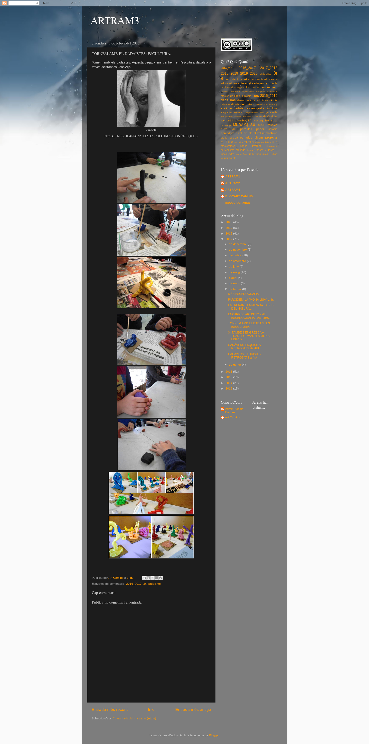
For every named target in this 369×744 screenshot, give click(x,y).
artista (224, 83)
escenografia (255, 108)
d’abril (233, 277)
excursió (239, 112)
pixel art (241, 133)
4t (223, 78)
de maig (235, 272)
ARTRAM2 (232, 183)
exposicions (252, 112)
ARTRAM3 (115, 20)
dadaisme (154, 583)
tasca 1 (251, 150)
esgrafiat (227, 112)
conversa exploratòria (242, 91)
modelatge (258, 120)
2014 (229, 383)
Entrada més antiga (193, 709)
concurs (255, 87)
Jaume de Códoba (243, 116)
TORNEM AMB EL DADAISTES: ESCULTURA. (249, 325)
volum (224, 158)
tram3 (252, 154)
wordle (232, 158)
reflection (249, 142)
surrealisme (227, 150)
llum (239, 120)
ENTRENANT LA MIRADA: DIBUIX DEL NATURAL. (251, 307)
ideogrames (227, 116)
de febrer (235, 289)
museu (261, 125)
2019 (229, 227)
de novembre (238, 249)
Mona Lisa (271, 120)
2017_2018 (268, 68)
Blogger (214, 735)
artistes (233, 83)
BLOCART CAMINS (239, 196)
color (246, 87)
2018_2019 (229, 73)
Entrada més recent (110, 709)
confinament (269, 87)
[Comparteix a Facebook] (156, 578)
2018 (229, 233)
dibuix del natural (243, 104)
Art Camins (232, 417)
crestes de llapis (230, 95)
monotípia (226, 125)
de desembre (238, 244)
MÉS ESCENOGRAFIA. (244, 293)
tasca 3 (272, 150)
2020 (229, 222)
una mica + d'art (266, 154)
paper (260, 129)
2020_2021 (265, 73)
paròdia (272, 129)
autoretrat (244, 83)
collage (238, 87)
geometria (271, 112)
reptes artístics (263, 142)
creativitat (272, 91)
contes (224, 91)
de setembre (238, 261)
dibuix (265, 100)
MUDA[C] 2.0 (244, 125)
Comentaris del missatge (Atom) (134, 718)
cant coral (227, 87)
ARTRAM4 (232, 189)
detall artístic (253, 100)
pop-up (234, 137)
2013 (229, 388)
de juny (234, 266)
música (272, 125)
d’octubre (235, 255)
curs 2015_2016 (264, 95)
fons (262, 112)
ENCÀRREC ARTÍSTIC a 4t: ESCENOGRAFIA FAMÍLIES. (249, 316)
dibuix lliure (262, 104)
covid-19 (260, 91)
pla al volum (256, 133)
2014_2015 (227, 68)
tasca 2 (261, 150)
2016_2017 (134, 583)
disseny (273, 104)
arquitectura (234, 79)
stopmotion (271, 146)
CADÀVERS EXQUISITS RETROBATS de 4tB (244, 346)
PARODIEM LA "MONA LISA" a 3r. (251, 299)
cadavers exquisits (264, 83)
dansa (241, 100)
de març (235, 283)
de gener (235, 364)
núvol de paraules (236, 129)
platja (224, 137)
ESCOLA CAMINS (237, 202)
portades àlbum (251, 137)
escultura (272, 108)
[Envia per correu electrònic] (144, 578)
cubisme (246, 95)
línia (234, 120)
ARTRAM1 (232, 176)
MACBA (246, 120)
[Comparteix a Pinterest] (160, 578)
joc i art (226, 120)
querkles (238, 142)
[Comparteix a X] (152, 578)
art (245, 79)
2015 (229, 377)
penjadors (227, 133)
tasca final (241, 154)
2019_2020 (249, 73)
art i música (270, 79)
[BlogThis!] (148, 578)
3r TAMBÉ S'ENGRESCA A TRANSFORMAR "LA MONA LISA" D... (248, 336)
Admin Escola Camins (234, 410)
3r (144, 583)
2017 (229, 239)
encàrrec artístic (232, 108)
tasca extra (227, 154)
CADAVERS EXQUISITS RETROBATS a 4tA (244, 356)
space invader (250, 146)
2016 (229, 371)
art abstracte (255, 79)
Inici (151, 709)
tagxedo (240, 150)
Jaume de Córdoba (265, 116)
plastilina (271, 133)
